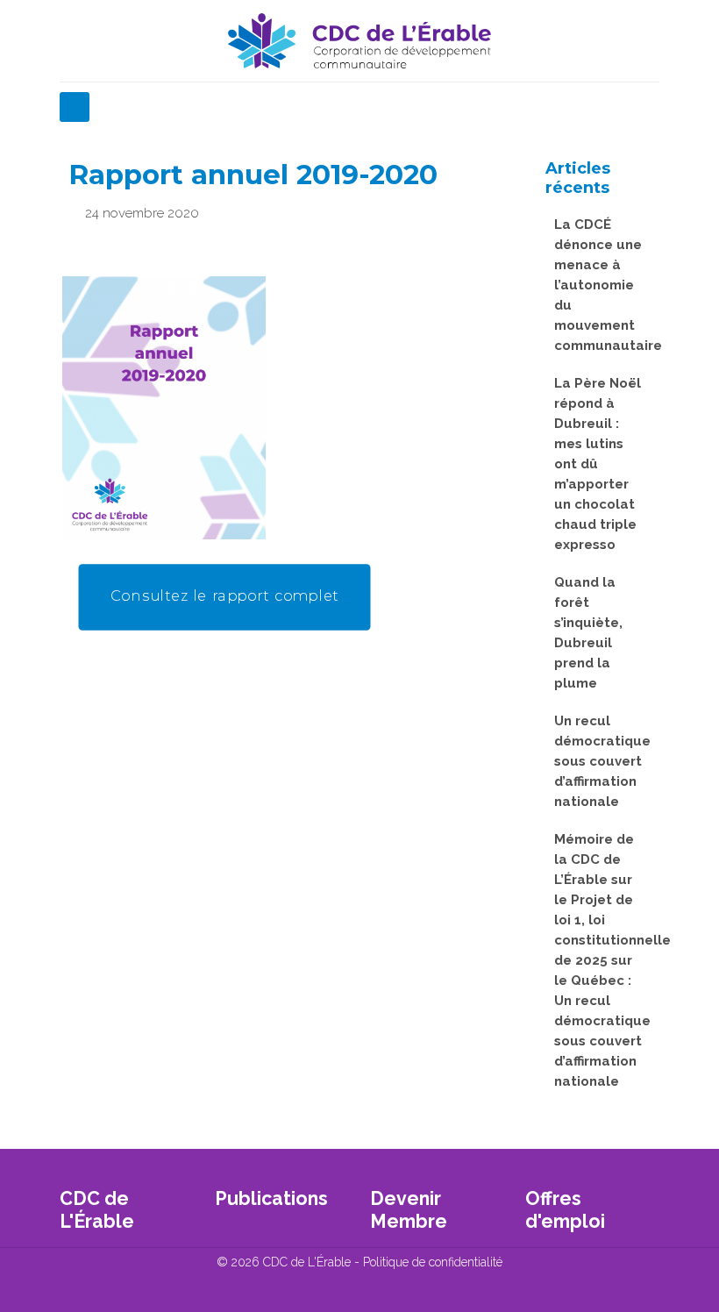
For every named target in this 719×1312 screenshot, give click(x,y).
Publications (271, 1198)
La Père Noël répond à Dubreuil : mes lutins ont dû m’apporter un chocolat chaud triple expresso (597, 464)
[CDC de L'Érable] (359, 41)
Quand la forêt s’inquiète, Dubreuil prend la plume (588, 632)
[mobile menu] (74, 107)
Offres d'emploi (565, 1209)
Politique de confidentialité (432, 1262)
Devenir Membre (408, 1209)
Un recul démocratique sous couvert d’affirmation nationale (601, 761)
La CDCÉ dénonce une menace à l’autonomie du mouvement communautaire (601, 285)
